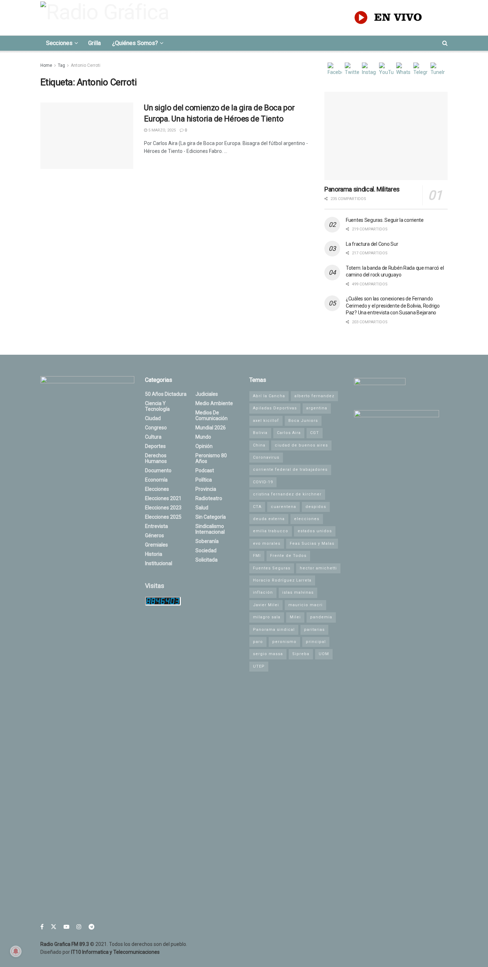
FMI (257, 555)
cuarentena (283, 506)
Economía (156, 480)
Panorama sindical (274, 629)
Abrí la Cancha (269, 396)
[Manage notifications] (15, 951)
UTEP (259, 666)
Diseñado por (100, 952)
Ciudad (153, 418)
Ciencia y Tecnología (157, 406)
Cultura (153, 437)
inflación (263, 592)
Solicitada (206, 560)
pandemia (321, 617)
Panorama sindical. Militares (362, 189)
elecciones (306, 519)
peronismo (284, 641)
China (259, 445)
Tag (61, 65)
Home (46, 65)
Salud (201, 507)
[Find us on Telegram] (91, 927)
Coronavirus (266, 457)
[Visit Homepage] (106, 17)
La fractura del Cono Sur (372, 244)
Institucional (158, 563)
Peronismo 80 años (211, 458)
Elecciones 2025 (163, 517)
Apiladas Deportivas (275, 408)
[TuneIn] (437, 70)
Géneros (154, 535)
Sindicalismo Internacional (210, 529)
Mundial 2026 (210, 427)
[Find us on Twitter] (53, 927)
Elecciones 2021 (163, 498)
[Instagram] (369, 70)
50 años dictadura (165, 394)
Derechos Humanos (156, 458)
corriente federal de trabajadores (290, 469)
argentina (316, 408)
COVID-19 (263, 482)
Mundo (203, 437)
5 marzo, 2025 (161, 130)
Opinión (204, 446)
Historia (153, 554)
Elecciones (157, 489)
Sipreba (300, 654)
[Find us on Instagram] (78, 927)
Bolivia (260, 432)
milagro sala (266, 617)
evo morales (266, 543)
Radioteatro (208, 498)
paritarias (314, 629)
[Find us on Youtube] (66, 927)
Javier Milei (266, 605)
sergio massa (268, 654)
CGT (314, 432)
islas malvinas (298, 592)
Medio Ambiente (214, 403)
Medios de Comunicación (211, 415)
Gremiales (156, 545)
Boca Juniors (303, 420)
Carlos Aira (289, 432)
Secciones (59, 43)
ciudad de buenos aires (301, 445)
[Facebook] (335, 70)
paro (258, 641)
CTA (257, 506)
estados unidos (315, 531)
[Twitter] (352, 70)
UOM (324, 654)
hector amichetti (318, 568)
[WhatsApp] (403, 70)
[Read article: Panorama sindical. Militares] (386, 136)
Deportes (155, 446)
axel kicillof (266, 420)
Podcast (204, 470)
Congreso (156, 427)
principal (316, 641)
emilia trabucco (270, 531)
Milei (295, 617)
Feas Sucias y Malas (312, 543)
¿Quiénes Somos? (135, 43)
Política (203, 480)
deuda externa (269, 519)
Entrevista (156, 526)
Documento (158, 470)
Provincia (205, 489)
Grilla (94, 43)
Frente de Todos (288, 555)
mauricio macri (305, 605)
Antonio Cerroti (85, 65)
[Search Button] (445, 43)
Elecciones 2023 (163, 507)
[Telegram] (420, 70)
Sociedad (205, 550)
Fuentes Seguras (271, 568)
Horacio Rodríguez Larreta (282, 580)
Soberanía (207, 541)
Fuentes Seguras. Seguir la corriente (385, 220)
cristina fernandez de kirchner (287, 494)
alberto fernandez (314, 396)
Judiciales (206, 394)
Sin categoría (210, 517)
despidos (315, 506)
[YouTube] (386, 70)
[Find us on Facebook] (42, 927)
